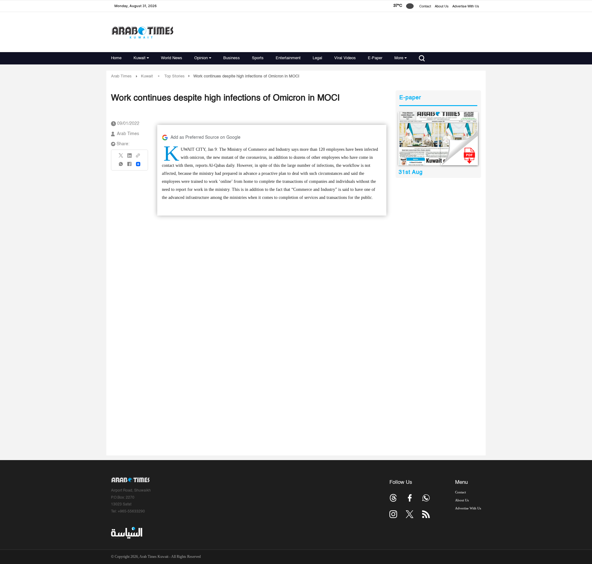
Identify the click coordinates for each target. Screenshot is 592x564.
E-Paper (375, 58)
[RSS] (426, 514)
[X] (121, 157)
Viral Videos (345, 58)
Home (116, 58)
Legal (317, 58)
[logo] (142, 32)
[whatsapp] (121, 166)
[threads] (393, 498)
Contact (425, 6)
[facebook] (129, 166)
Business (231, 58)
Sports (258, 58)
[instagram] (393, 514)
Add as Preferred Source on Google (205, 137)
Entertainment (288, 58)
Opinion (201, 58)
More (398, 58)
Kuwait (140, 58)
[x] (409, 514)
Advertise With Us (465, 6)
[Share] (138, 164)
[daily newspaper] (438, 138)
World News (171, 58)
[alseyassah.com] (126, 532)
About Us (442, 6)
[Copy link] (138, 157)
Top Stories (174, 76)
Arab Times (121, 76)
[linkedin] (129, 157)
